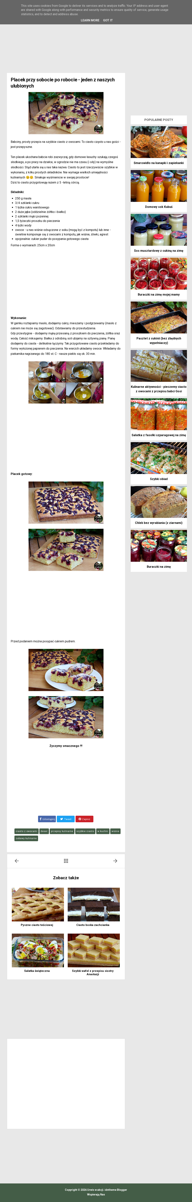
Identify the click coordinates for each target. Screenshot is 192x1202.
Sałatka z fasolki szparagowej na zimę (159, 435)
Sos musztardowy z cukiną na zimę (158, 250)
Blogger (121, 1189)
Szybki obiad (159, 479)
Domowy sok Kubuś (158, 207)
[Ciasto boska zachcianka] (94, 904)
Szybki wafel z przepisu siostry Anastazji (93, 972)
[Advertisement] (96, 41)
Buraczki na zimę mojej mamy (159, 294)
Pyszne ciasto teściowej (37, 925)
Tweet (68, 819)
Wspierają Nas (96, 1194)
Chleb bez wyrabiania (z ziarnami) (158, 523)
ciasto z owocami (26, 831)
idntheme (110, 1189)
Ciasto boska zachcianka (92, 925)
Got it (108, 20)
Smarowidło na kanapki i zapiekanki (159, 163)
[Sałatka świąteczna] (38, 950)
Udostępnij (49, 819)
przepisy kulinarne (62, 831)
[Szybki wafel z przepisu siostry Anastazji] (94, 950)
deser (44, 831)
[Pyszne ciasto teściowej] (38, 904)
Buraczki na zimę (159, 566)
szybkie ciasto (85, 831)
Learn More (90, 20)
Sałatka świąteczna (37, 971)
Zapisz (85, 819)
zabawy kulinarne (26, 838)
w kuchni (103, 831)
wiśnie (115, 831)
